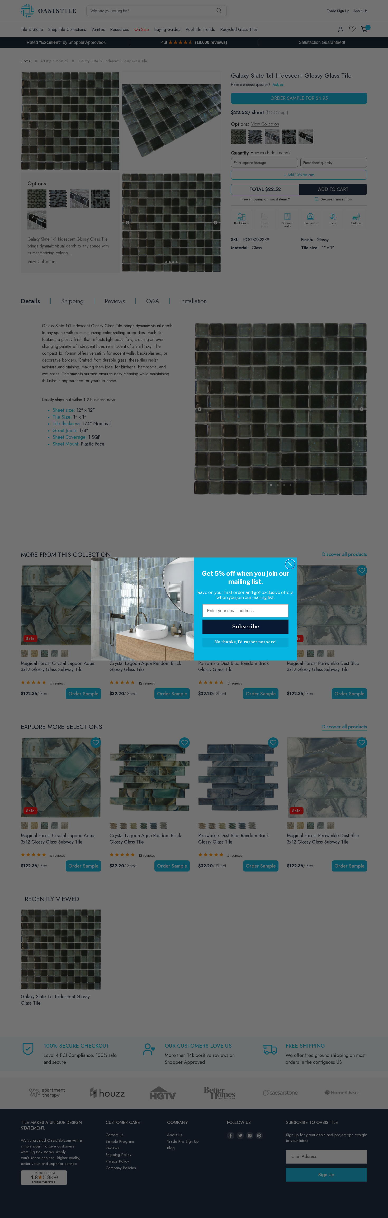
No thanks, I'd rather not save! (245, 642)
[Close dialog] (290, 564)
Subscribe (245, 626)
